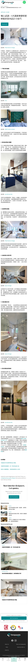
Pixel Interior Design (10, 47)
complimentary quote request (8, 478)
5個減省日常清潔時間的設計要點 (8, 462)
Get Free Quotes (14, 497)
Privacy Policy (17, 656)
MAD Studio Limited (10, 129)
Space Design (8, 285)
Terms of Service (11, 656)
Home (2, 6)
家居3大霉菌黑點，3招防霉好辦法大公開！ (11, 469)
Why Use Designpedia (21, 644)
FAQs (7, 647)
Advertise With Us (21, 647)
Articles (5, 6)
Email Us (7, 650)
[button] (25, 659)
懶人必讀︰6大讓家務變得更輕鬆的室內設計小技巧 (11, 7)
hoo (6, 100)
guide (7, 12)
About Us (7, 644)
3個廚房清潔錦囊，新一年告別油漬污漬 (10, 466)
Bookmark (4, 24)
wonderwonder (9, 194)
